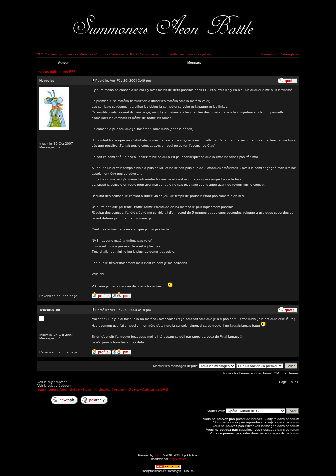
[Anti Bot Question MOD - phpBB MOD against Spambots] (168, 468)
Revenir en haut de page (58, 296)
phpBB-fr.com (178, 459)
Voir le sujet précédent (54, 385)
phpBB (158, 455)
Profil (133, 54)
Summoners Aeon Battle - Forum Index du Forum (80, 389)
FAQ (40, 54)
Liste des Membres (79, 54)
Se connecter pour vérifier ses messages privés (175, 54)
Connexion (269, 54)
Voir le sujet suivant (52, 382)
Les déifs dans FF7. (59, 72)
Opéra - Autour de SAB (148, 389)
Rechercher (54, 54)
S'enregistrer (289, 54)
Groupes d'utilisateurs (111, 54)
